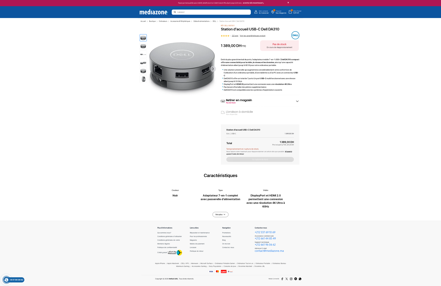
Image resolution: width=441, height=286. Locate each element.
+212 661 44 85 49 (265, 238)
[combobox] (211, 12)
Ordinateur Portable (263, 263)
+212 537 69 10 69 (265, 232)
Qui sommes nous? (164, 233)
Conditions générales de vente (168, 240)
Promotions (226, 233)
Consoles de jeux (230, 266)
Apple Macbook (173, 263)
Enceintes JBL (259, 266)
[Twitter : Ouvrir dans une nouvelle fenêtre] (286, 279)
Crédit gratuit (162, 252)
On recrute (226, 244)
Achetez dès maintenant (253, 3)
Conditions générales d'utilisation (169, 236)
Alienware (194, 263)
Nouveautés (226, 236)
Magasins (193, 240)
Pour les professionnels (198, 236)
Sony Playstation (215, 266)
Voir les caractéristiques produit (252, 36)
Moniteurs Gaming (182, 266)
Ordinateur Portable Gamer (225, 263)
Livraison (193, 247)
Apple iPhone (160, 263)
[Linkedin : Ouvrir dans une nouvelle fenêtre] (295, 279)
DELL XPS (185, 263)
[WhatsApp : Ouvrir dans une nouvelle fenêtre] (300, 279)
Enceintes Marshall (245, 266)
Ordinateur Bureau (279, 263)
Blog (224, 240)
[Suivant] (213, 69)
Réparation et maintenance (200, 233)
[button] (220, 214)
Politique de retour (196, 251)
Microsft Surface (206, 263)
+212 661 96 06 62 (265, 245)
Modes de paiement (197, 244)
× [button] (288, 3)
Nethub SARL (173, 279)
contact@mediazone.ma (269, 251)
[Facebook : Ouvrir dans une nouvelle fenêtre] (282, 279)
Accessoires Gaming (199, 266)
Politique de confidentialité (167, 247)
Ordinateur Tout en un (245, 263)
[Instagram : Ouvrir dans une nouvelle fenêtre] (291, 279)
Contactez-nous (228, 247)
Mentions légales (163, 244)
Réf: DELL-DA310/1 (228, 26)
